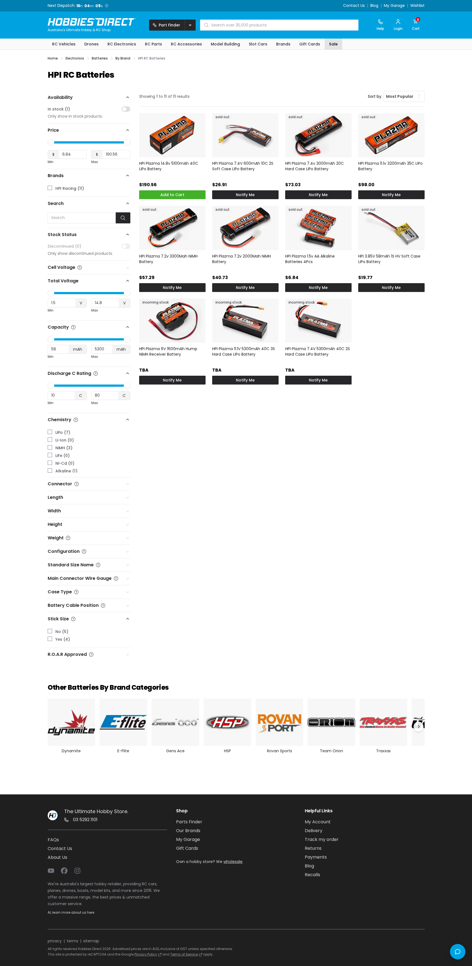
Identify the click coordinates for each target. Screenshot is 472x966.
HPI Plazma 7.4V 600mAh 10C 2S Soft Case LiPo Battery (242, 166)
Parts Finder (189, 822)
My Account (318, 822)
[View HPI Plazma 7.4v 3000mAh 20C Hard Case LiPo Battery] (318, 135)
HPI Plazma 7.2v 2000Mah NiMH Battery (241, 258)
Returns (313, 848)
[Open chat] (457, 951)
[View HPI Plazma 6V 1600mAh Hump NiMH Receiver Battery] (172, 321)
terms (72, 941)
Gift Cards (187, 848)
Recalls (312, 875)
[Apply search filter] (123, 217)
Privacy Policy (145, 954)
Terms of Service (184, 954)
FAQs (53, 840)
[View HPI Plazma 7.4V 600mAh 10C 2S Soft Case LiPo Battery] (245, 135)
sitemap (91, 941)
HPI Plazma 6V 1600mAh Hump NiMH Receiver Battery (168, 351)
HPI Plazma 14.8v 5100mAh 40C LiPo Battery (168, 166)
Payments (316, 857)
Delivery (313, 830)
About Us (57, 857)
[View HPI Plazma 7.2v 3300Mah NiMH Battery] (172, 228)
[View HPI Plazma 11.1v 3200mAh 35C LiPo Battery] (391, 135)
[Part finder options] (190, 25)
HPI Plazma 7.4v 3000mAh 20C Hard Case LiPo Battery (314, 166)
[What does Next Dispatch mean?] (106, 5)
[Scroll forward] (419, 727)
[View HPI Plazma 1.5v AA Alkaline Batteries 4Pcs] (318, 228)
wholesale (232, 861)
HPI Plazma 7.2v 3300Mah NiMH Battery (168, 258)
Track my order (322, 839)
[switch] (126, 109)
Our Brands (188, 830)
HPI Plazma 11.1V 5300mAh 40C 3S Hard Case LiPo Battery (243, 351)
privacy (55, 941)
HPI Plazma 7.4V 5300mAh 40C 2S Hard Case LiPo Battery (317, 351)
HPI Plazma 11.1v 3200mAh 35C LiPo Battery (390, 166)
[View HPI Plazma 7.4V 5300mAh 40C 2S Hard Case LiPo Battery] (318, 321)
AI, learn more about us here (71, 912)
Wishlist (417, 5)
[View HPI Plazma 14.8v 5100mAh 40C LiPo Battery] (172, 135)
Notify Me (245, 194)
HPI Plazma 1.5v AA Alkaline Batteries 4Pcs (310, 258)
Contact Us (354, 5)
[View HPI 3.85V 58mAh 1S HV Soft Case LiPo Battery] (391, 228)
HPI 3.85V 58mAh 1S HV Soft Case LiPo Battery (389, 258)
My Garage (394, 5)
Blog (374, 5)
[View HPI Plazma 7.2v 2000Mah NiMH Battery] (245, 228)
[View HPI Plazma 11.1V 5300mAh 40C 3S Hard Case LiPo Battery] (245, 321)
